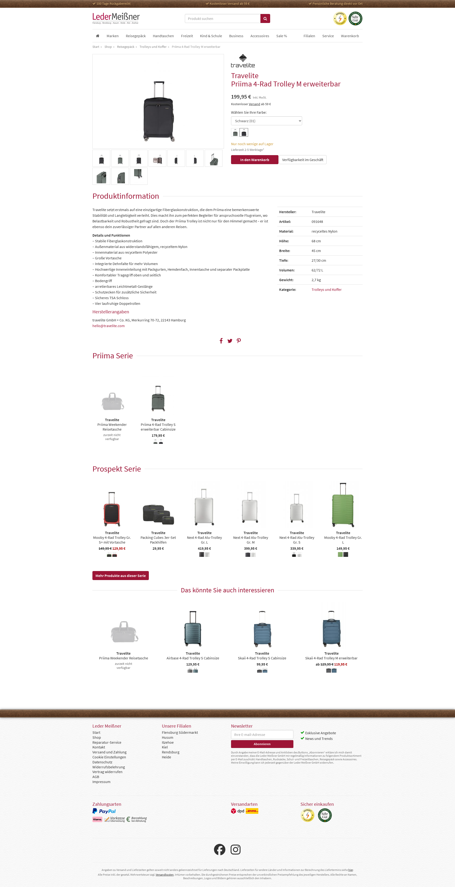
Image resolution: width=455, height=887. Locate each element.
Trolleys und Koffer (327, 289)
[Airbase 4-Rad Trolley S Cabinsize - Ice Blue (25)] (195, 671)
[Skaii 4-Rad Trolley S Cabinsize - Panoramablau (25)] (265, 671)
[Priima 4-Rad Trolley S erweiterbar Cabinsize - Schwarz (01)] (161, 442)
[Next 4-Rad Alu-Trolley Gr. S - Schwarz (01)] (294, 555)
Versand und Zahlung (109, 752)
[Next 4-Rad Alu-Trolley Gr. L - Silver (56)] (207, 555)
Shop (96, 737)
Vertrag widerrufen (107, 771)
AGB (95, 776)
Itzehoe (168, 742)
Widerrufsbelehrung (108, 767)
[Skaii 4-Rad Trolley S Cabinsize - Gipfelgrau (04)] (259, 671)
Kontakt (98, 747)
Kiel (165, 747)
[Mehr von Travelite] (243, 60)
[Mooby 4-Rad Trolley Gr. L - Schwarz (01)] (345, 555)
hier (350, 870)
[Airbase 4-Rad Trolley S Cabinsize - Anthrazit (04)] (190, 671)
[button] (181, 235)
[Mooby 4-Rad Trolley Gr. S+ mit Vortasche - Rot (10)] (114, 555)
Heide (166, 757)
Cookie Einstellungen (109, 757)
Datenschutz (102, 762)
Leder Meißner (116, 18)
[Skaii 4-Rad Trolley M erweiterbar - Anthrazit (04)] (328, 671)
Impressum (101, 781)
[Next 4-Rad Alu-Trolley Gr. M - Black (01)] (248, 555)
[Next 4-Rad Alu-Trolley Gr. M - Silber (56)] (253, 555)
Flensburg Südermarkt (180, 732)
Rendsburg (170, 752)
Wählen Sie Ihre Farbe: (249, 112)
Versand (254, 104)
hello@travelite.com (108, 325)
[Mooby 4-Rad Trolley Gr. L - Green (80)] (340, 555)
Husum (167, 737)
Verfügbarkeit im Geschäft (302, 159)
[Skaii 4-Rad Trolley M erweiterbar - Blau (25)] (334, 671)
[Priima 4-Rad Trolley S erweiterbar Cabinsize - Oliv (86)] (155, 442)
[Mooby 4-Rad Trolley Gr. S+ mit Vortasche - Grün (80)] (109, 555)
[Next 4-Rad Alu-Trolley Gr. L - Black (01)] (201, 555)
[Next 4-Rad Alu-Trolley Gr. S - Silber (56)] (299, 555)
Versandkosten (165, 874)
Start (96, 732)
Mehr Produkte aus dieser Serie (121, 575)
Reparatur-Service (106, 742)
